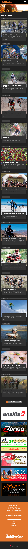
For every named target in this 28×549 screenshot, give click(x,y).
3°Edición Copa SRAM (9, 289)
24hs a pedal (7, 60)
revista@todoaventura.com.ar (15, 515)
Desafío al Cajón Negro (10, 162)
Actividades (14, 523)
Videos (14, 527)
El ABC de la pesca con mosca (12, 365)
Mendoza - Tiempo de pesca (11, 340)
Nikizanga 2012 (7, 137)
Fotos (14, 529)
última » (19, 401)
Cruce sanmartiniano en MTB (12, 238)
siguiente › (13, 401)
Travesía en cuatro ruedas (11, 264)
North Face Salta (8, 391)
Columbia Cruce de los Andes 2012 (13, 213)
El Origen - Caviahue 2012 (10, 188)
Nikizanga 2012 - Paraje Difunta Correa (12, 86)
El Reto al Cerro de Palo (11, 34)
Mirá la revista (14, 525)
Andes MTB (6, 112)
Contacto (14, 530)
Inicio (14, 521)
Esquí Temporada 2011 (10, 314)
